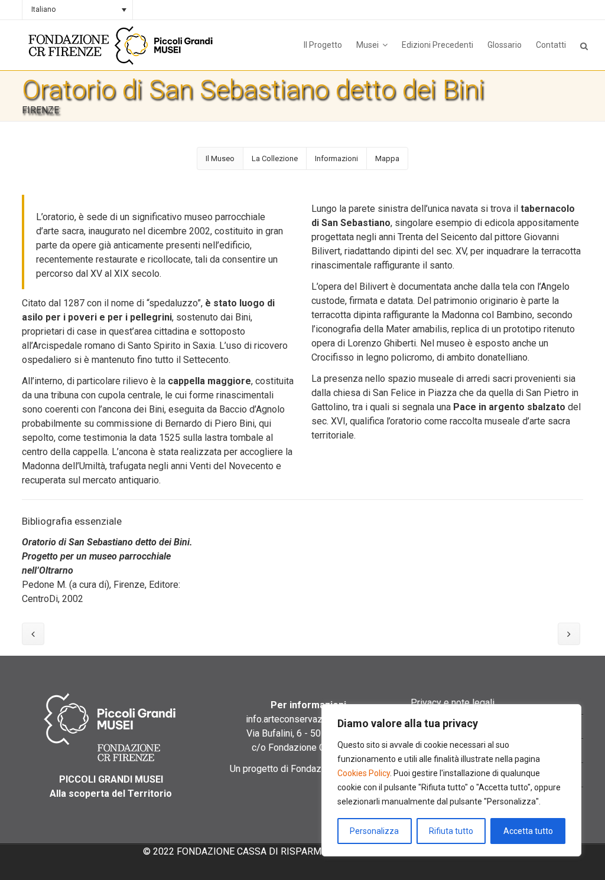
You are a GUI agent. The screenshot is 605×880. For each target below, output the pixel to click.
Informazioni (336, 158)
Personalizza (374, 831)
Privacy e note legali (453, 702)
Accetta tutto (528, 831)
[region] (451, 780)
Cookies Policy (363, 773)
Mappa (387, 158)
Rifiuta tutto (451, 831)
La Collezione (275, 158)
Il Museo (220, 158)
